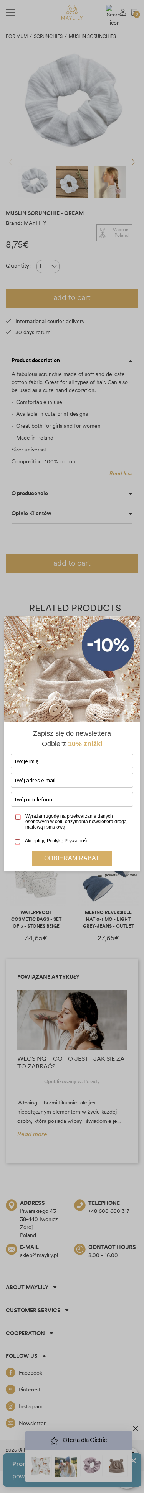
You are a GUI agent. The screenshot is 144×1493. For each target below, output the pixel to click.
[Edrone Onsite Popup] (72, 746)
